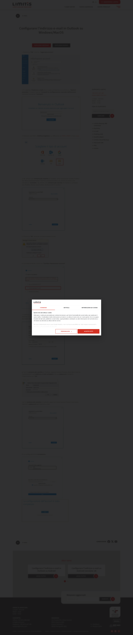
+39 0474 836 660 (24, 620)
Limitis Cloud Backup (101, 140)
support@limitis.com (99, 95)
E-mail (96, 131)
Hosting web (98, 134)
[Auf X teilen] (112, 541)
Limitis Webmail (104, 7)
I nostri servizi (69, 7)
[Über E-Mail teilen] (116, 541)
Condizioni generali (67, 631)
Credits (47, 631)
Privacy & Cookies (55, 631)
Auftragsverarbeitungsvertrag (80, 631)
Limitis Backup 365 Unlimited (100, 124)
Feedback (96, 624)
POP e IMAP (66, 136)
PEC (95, 145)
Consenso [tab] (43, 307)
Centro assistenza (86, 7)
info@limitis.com (18, 622)
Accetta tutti (88, 331)
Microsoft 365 (98, 143)
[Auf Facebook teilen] (108, 541)
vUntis (96, 148)
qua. (77, 136)
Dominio (97, 128)
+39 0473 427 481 (98, 93)
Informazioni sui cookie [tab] (90, 307)
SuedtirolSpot (99, 137)
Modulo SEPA (97, 626)
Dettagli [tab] (66, 307)
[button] (65, 581)
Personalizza (65, 331)
